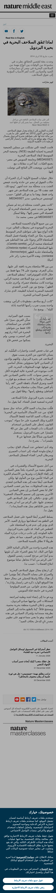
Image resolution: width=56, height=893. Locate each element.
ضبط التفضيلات (46, 869)
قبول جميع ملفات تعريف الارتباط (28, 880)
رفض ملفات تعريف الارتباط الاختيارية (28, 887)
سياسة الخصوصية (25, 856)
